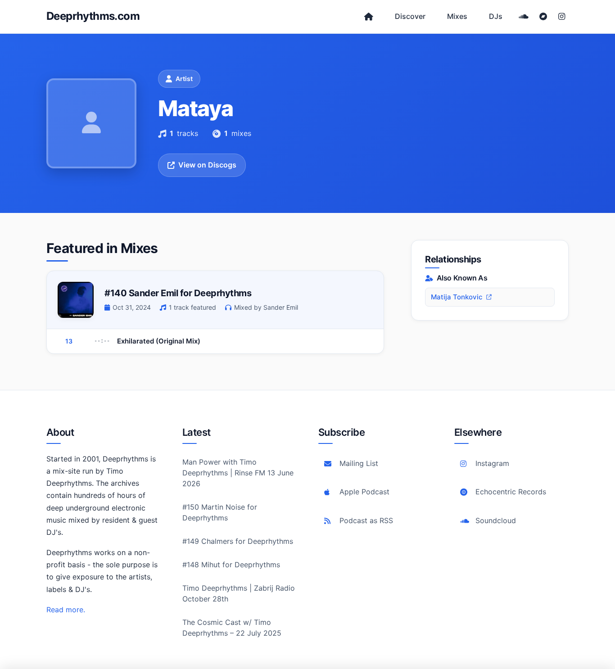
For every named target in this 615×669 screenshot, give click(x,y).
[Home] (369, 16)
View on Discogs (207, 164)
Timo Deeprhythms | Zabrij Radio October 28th (238, 593)
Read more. (65, 609)
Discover (410, 16)
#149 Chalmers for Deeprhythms (237, 541)
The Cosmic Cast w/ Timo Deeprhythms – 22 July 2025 (231, 627)
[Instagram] (562, 16)
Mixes (457, 16)
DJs (495, 16)
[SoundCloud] (523, 16)
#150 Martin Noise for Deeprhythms (219, 512)
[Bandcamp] (543, 16)
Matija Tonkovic (457, 297)
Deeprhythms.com (93, 16)
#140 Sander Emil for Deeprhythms (177, 293)
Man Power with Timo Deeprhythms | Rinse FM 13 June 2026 (238, 472)
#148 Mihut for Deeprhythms (231, 564)
